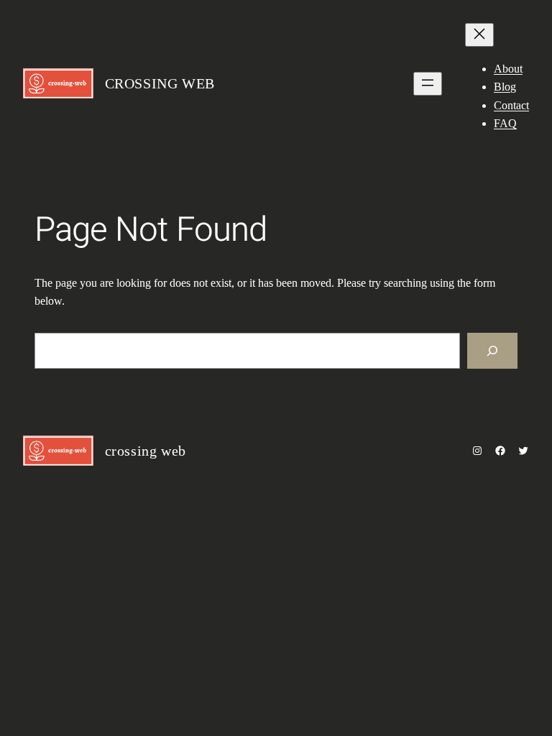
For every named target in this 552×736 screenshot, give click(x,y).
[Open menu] (427, 84)
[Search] (492, 350)
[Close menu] (479, 35)
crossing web (160, 83)
